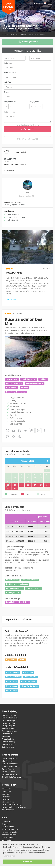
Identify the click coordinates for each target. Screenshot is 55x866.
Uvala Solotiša (12, 672)
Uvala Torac (11, 691)
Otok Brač (6, 796)
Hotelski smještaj (8, 742)
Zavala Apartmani (8, 772)
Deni (28, 193)
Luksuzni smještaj (8, 723)
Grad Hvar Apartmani (10, 758)
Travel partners (8, 810)
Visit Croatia (6, 840)
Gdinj (22, 660)
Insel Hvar (5, 794)
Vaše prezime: (10, 72)
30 (8, 488)
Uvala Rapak (11, 686)
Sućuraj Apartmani (9, 769)
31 (15, 488)
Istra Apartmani (8, 802)
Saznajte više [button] (9, 856)
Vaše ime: (8, 63)
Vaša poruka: (9, 112)
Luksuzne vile (7, 734)
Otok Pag (5, 799)
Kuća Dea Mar (21, 34)
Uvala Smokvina (13, 677)
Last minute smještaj (9, 720)
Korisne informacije (9, 832)
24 (15, 485)
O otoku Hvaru (7, 821)
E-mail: (7, 92)
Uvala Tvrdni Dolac (29, 686)
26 (28, 485)
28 (41, 485)
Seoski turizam (7, 736)
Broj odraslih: (9, 101)
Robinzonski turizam (9, 731)
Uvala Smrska (30, 677)
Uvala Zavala (34, 28)
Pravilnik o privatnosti (10, 829)
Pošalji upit (27, 129)
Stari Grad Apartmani (10, 764)
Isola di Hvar (6, 791)
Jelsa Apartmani (8, 761)
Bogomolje (22, 28)
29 (47, 485)
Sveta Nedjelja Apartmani (11, 777)
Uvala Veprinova (28, 681)
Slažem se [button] (27, 862)
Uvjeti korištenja (8, 827)
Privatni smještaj (8, 739)
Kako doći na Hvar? (9, 835)
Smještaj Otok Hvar (9, 715)
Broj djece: (34, 101)
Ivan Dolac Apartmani (10, 774)
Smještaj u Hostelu (9, 744)
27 (35, 485)
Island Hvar (6, 789)
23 (8, 485)
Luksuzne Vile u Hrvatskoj (11, 804)
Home (4, 34)
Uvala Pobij (28, 672)
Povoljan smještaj (8, 726)
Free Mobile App (8, 837)
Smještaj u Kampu (8, 747)
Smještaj (11, 34)
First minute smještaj (9, 718)
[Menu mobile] (50, 4)
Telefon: (7, 82)
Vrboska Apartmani (9, 766)
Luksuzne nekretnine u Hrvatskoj (14, 807)
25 (21, 485)
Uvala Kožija (11, 681)
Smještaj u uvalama (9, 728)
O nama (5, 824)
